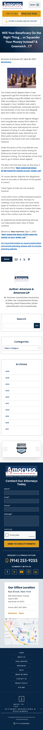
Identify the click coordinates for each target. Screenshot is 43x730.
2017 (7, 429)
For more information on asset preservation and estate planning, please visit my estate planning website (21, 246)
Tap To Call (21, 13)
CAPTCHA (8, 529)
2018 (7, 423)
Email (6, 497)
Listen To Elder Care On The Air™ (22, 21)
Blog (21, 670)
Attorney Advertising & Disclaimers (20, 710)
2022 (7, 397)
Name (7, 489)
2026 (7, 371)
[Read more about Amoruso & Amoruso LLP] (21, 272)
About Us (21, 657)
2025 (7, 378)
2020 (7, 410)
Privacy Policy (21, 683)
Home (21, 653)
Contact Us (21, 679)
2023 (7, 391)
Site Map (21, 687)
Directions (12, 613)
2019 (7, 416)
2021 (7, 403)
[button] (5, 449)
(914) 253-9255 (20, 607)
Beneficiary (6, 62)
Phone (7, 506)
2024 (7, 384)
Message (8, 514)
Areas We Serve (21, 674)
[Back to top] (21, 698)
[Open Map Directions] (21, 619)
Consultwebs (25, 723)
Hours (21, 613)
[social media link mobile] (7, 571)
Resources (21, 666)
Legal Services (21, 661)
